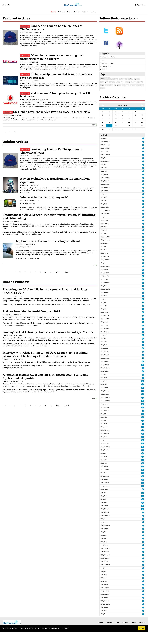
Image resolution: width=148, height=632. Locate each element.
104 (142, 466)
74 (142, 345)
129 (142, 394)
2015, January (105, 276)
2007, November (105, 558)
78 (142, 312)
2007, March (104, 584)
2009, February (105, 509)
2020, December (105, 210)
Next (57, 272)
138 (142, 430)
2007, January (105, 591)
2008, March (104, 545)
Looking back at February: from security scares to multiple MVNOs (48, 332)
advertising (133, 85)
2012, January (105, 394)
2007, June (104, 574)
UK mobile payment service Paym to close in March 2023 (47, 112)
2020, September (105, 220)
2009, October (105, 482)
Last (66, 272)
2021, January (105, 207)
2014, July (103, 295)
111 (142, 450)
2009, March (104, 505)
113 (142, 391)
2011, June (104, 417)
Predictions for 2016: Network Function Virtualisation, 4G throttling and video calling (49, 216)
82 (142, 423)
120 (142, 417)
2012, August (104, 371)
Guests (84, 12)
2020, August (104, 223)
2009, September (105, 486)
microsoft (107, 85)
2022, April (104, 171)
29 (142, 512)
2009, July (103, 492)
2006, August (104, 607)
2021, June (104, 197)
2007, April (104, 581)
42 (142, 289)
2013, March (104, 348)
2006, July (103, 610)
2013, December (105, 318)
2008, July (103, 532)
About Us (93, 12)
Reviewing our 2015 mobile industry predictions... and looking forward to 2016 (45, 291)
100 (142, 384)
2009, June (104, 496)
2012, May (103, 381)
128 (142, 456)
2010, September (105, 446)
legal (102, 85)
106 (142, 397)
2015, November (105, 263)
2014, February (105, 312)
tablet (127, 85)
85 (142, 315)
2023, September (105, 154)
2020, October (105, 217)
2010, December (105, 437)
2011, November (105, 400)
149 (142, 482)
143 (142, 473)
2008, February (105, 548)
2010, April (104, 463)
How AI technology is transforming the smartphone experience (55, 180)
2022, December (105, 161)
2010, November (105, 440)
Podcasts (61, 12)
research (125, 79)
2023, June (104, 158)
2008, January (105, 551)
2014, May (103, 302)
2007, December (105, 555)
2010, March (104, 466)
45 (142, 282)
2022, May (103, 167)
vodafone (133, 82)
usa (123, 85)
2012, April (104, 384)
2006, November (105, 597)
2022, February (105, 177)
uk (108, 79)
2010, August (104, 450)
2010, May (103, 459)
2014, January (105, 315)
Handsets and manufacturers (108, 57)
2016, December (105, 236)
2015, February (105, 272)
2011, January (105, 433)
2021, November (105, 187)
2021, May (103, 200)
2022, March (104, 174)
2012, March (104, 387)
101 (142, 427)
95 (142, 355)
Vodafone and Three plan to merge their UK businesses (55, 94)
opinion (103, 79)
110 (142, 387)
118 (142, 437)
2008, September (105, 525)
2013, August (104, 332)
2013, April (104, 345)
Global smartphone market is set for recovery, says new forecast (56, 75)
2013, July (103, 335)
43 (142, 295)
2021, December (105, 184)
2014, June (104, 299)
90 (142, 410)
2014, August (104, 292)
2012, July (103, 374)
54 (142, 286)
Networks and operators (27, 99)
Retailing (102, 60)
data (139, 85)
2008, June (104, 535)
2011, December (105, 397)
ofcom (102, 88)
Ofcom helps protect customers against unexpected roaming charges (52, 57)
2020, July (103, 227)
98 (142, 368)
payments (137, 79)
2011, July (103, 414)
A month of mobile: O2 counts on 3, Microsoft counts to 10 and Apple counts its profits (45, 376)
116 (142, 433)
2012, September (105, 368)
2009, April (104, 502)
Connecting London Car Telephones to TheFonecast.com (51, 27)
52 (142, 302)
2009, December (105, 476)
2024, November (105, 141)
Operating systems (105, 66)
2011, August (104, 410)
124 (142, 414)
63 (142, 309)
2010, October (105, 443)
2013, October (105, 325)
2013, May (103, 341)
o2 (112, 85)
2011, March (104, 427)
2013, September (105, 328)
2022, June (104, 164)
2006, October (105, 601)
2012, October (105, 364)
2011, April (104, 423)
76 (142, 328)
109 (142, 400)
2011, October (105, 404)
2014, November (105, 282)
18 (142, 272)
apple (120, 79)
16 (142, 269)
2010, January (105, 473)
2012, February (105, 391)
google (107, 82)
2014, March (104, 309)
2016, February (105, 253)
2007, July (103, 571)
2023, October (105, 151)
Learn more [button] (65, 628)
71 (142, 325)
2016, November (105, 240)
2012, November (105, 361)
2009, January (105, 512)
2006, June (104, 614)
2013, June (104, 338)
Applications (103, 69)
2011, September (105, 407)
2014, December (105, 279)
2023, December (105, 145)
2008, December (105, 515)
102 (142, 364)
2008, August (104, 528)
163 (142, 505)
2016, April (104, 250)
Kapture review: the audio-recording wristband (48, 241)
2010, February (105, 469)
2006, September (105, 604)
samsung (112, 82)
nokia (102, 82)
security (140, 82)
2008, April (104, 542)
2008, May (103, 538)
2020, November (105, 213)
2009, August (104, 489)
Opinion (77, 12)
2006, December (105, 594)
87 (142, 361)
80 (142, 377)
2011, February (105, 430)
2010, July (103, 453)
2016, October (105, 243)
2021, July (103, 194)
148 (142, 486)
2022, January (105, 181)
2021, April (104, 204)
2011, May (103, 420)
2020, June (104, 230)
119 (142, 407)
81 (142, 358)
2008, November (105, 519)
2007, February (105, 587)
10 (50, 272)
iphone (119, 85)
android (131, 79)
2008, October (105, 522)
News (69, 12)
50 (142, 299)
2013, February (105, 351)
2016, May (103, 246)
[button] (7, 5)
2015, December (105, 259)
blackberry (127, 82)
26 (142, 276)
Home (53, 12)
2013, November (105, 322)
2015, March (104, 269)
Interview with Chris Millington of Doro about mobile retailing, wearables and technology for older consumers (45, 354)
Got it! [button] (141, 628)
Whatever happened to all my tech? (44, 197)
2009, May (103, 499)
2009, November (105, 479)
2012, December (105, 358)
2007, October (105, 561)
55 (142, 305)
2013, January (105, 355)
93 (142, 489)
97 (142, 351)
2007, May (103, 578)
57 (142, 332)
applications (113, 79)
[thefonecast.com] (73, 5)
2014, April (104, 305)
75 (142, 335)
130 (142, 404)
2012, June (104, 377)
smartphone (119, 82)
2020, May (103, 233)
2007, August (104, 568)
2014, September (105, 289)
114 (142, 459)
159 (142, 492)
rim (142, 85)
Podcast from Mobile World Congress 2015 (31, 311)
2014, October (105, 286)
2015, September (105, 266)
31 (142, 292)
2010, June (104, 456)
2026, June (104, 138)
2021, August (104, 190)
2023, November (105, 148)
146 (142, 479)
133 (142, 381)
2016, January (105, 256)
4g (115, 85)
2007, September (105, 564)
